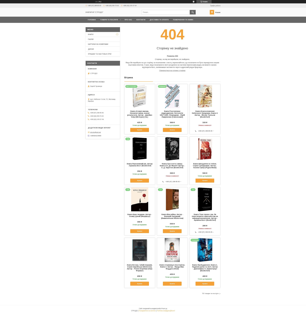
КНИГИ (90, 34)
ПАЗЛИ (90, 39)
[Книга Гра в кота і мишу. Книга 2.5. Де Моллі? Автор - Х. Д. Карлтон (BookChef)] (172, 149)
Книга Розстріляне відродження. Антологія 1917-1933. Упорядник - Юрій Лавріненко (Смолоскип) (172, 114)
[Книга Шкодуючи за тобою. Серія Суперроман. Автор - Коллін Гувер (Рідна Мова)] (205, 149)
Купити (139, 130)
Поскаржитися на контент (147, 311)
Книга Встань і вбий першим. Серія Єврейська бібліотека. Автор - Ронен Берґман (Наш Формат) (139, 268)
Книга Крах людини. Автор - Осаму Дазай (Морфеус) (139, 215)
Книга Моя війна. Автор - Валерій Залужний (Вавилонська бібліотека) (172, 216)
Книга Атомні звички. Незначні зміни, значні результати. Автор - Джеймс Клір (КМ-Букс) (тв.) (139, 114)
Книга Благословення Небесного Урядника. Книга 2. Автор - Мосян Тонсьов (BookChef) (205, 114)
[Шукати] (193, 12)
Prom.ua (164, 308)
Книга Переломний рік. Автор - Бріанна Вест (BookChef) (140, 165)
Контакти (140, 20)
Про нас (128, 20)
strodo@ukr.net (95, 132)
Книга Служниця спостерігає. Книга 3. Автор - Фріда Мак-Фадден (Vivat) (172, 267)
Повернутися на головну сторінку (172, 70)
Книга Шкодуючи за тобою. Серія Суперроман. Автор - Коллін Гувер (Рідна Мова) (205, 166)
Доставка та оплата (159, 20)
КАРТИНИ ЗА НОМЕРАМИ (98, 44)
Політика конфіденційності (166, 311)
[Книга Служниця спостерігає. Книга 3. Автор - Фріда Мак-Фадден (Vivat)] (172, 250)
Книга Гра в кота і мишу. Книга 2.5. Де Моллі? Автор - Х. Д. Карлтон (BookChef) (172, 166)
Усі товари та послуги (210, 293)
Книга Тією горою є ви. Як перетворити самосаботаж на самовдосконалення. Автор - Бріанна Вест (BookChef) (205, 217)
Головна (92, 20)
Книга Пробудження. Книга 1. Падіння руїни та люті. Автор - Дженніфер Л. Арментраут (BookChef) (205, 268)
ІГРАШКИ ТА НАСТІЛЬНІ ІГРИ (99, 54)
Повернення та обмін (183, 20)
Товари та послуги (109, 20)
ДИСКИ (91, 49)
